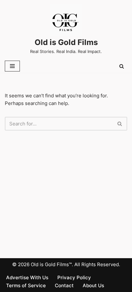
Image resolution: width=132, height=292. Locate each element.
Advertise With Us (27, 277)
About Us (93, 285)
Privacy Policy (74, 277)
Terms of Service (26, 285)
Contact (64, 285)
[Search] (121, 66)
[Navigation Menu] (12, 66)
